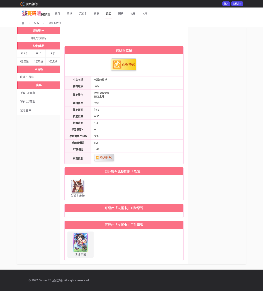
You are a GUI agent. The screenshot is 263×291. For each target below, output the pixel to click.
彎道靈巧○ (106, 157)
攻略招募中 (27, 77)
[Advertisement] (124, 35)
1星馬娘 (24, 61)
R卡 (53, 53)
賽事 (96, 13)
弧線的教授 (128, 64)
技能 (108, 13)
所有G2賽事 (27, 102)
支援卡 (83, 13)
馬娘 (69, 13)
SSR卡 (24, 53)
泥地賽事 (25, 110)
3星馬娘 (52, 61)
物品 (132, 13)
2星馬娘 (38, 61)
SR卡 (38, 53)
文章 (145, 13)
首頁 (57, 13)
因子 (120, 13)
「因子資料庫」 (38, 38)
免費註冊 (237, 3)
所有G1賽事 (27, 93)
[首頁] (23, 23)
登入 (226, 3)
